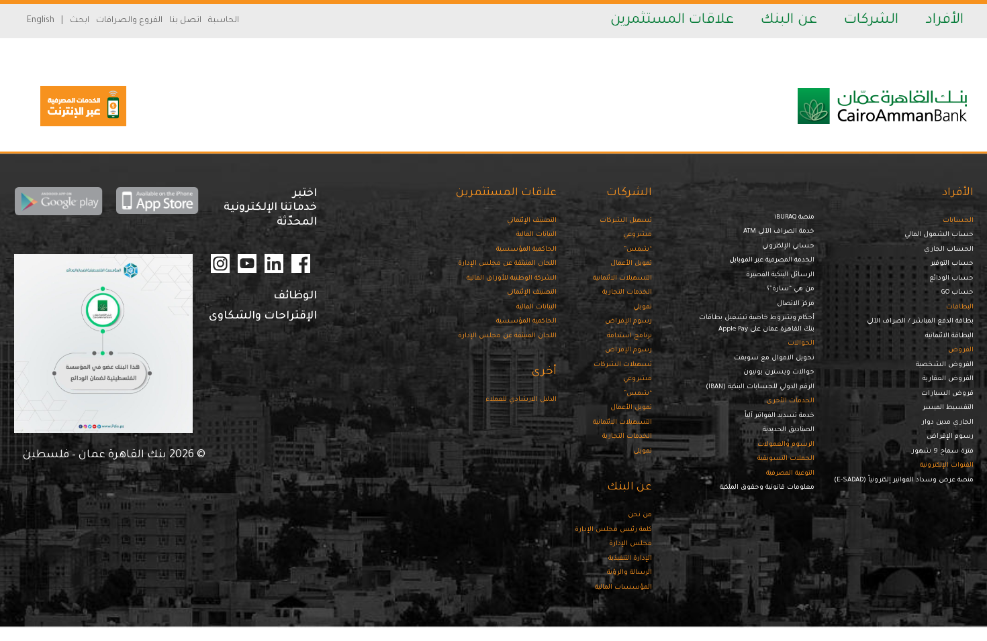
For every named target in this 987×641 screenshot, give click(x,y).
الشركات (871, 20)
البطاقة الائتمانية (949, 336)
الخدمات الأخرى (790, 401)
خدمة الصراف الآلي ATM (778, 231)
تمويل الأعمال (631, 264)
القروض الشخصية (945, 365)
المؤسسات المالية (623, 587)
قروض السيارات (947, 394)
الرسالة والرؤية (629, 573)
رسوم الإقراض (950, 437)
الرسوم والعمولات (785, 445)
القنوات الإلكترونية (947, 465)
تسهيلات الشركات (623, 365)
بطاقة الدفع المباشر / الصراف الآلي (920, 321)
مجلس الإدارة (630, 544)
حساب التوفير (952, 264)
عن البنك (789, 20)
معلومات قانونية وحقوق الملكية (767, 487)
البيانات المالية (536, 235)
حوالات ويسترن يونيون (778, 372)
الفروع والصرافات (129, 20)
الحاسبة (223, 20)
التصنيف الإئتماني (532, 221)
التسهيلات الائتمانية (622, 278)
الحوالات (801, 343)
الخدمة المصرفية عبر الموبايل (771, 260)
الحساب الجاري (949, 249)
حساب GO (957, 292)
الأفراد (944, 20)
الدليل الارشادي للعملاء (521, 400)
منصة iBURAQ (794, 217)
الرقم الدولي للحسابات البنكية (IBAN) (760, 387)
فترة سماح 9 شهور (943, 451)
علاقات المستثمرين (672, 20)
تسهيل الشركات (626, 221)
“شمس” (638, 249)
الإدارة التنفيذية (630, 559)
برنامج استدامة (629, 336)
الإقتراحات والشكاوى (263, 316)
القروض (961, 350)
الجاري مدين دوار (948, 422)
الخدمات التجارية (627, 292)
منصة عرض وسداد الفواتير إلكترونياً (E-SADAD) (904, 480)
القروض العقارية (948, 379)
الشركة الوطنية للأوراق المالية (512, 278)
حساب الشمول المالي (939, 235)
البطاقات (960, 307)
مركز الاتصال (795, 304)
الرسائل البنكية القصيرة (780, 275)
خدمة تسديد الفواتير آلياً (779, 416)
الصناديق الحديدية (788, 430)
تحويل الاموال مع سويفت (774, 358)
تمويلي (642, 307)
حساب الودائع (951, 278)
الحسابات (958, 221)
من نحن (640, 515)
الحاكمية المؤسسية (526, 249)
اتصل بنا (185, 20)
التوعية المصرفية (790, 473)
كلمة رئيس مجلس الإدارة (613, 530)
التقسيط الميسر (948, 408)
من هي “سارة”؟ (790, 289)
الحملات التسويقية (785, 459)
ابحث (79, 20)
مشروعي (637, 235)
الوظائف (295, 296)
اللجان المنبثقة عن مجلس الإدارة (507, 264)
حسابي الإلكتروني (788, 246)
